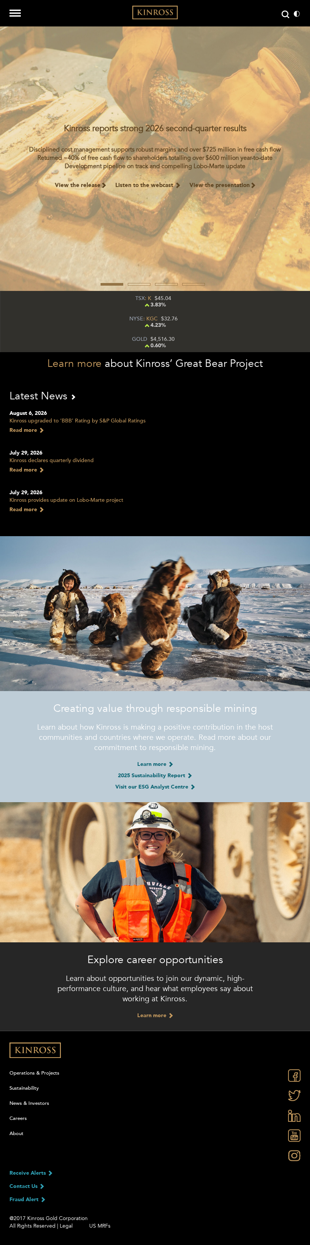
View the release (78, 186)
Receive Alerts (28, 1173)
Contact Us (24, 1186)
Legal (66, 1226)
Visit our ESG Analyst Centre (152, 787)
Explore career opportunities (155, 959)
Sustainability (24, 1088)
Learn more (74, 363)
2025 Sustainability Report (152, 775)
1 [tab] (112, 284)
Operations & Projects (34, 1073)
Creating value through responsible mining (155, 708)
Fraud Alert (24, 1199)
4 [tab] (193, 284)
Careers (18, 1118)
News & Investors (29, 1103)
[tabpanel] (155, 158)
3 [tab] (166, 284)
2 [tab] (139, 284)
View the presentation (219, 186)
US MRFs (99, 1226)
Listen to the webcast (145, 186)
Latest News (39, 396)
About (16, 1134)
